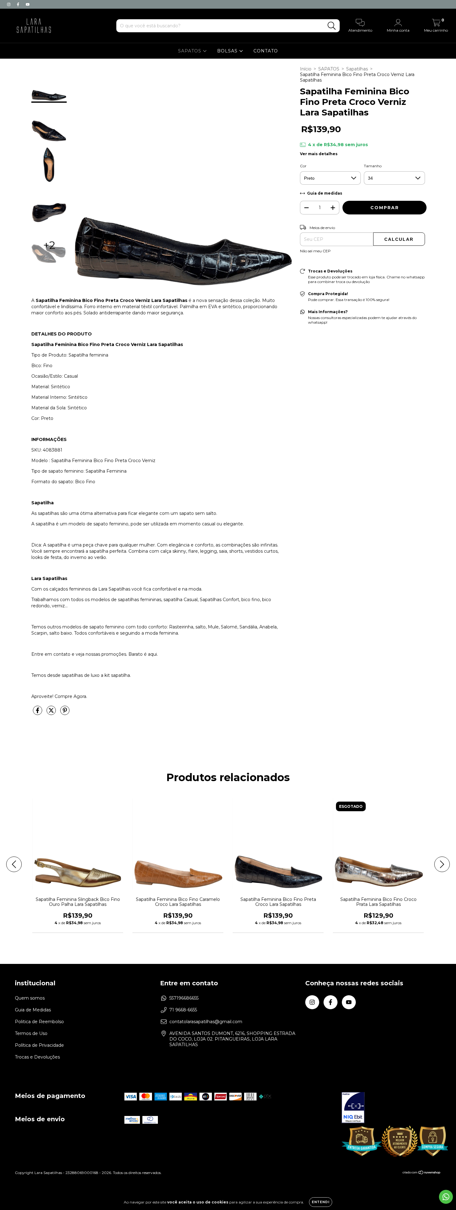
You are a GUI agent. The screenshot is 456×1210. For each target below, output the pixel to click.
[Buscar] (331, 26)
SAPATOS (190, 51)
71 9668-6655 (183, 1010)
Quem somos (30, 998)
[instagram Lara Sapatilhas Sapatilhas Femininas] (9, 4)
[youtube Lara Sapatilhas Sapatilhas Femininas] (28, 4)
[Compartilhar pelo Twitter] (52, 713)
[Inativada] (353, 1108)
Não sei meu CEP (315, 251)
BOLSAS (228, 51)
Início (305, 69)
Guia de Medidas (33, 1010)
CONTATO (265, 51)
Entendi (320, 1202)
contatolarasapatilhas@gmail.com (205, 1021)
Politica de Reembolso (39, 1021)
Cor (303, 166)
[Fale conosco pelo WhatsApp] (446, 1197)
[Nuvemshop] (421, 1173)
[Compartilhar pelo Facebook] (38, 713)
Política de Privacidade (39, 1045)
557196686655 (184, 998)
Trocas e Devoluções (37, 1057)
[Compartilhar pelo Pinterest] (64, 713)
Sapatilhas (357, 69)
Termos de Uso (31, 1033)
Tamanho (373, 166)
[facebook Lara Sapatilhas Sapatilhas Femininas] (18, 4)
